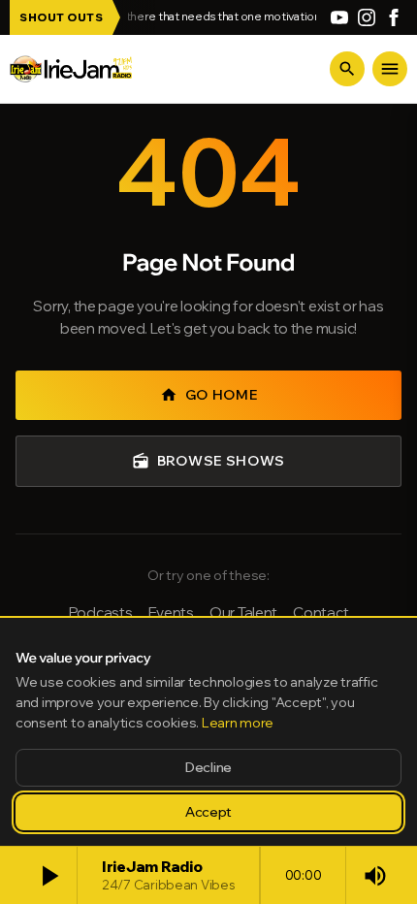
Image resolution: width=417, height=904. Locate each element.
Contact (320, 612)
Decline (208, 767)
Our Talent (243, 612)
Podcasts (101, 612)
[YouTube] (339, 17)
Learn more (237, 722)
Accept (208, 812)
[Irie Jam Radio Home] (71, 68)
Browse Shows (208, 460)
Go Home (209, 395)
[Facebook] (393, 17)
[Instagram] (366, 17)
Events (171, 612)
